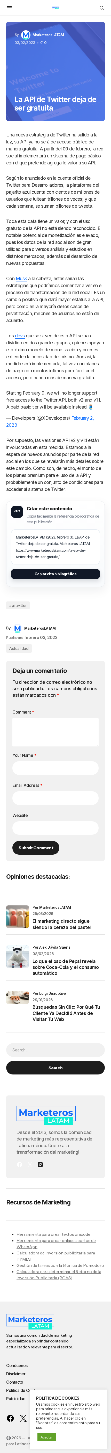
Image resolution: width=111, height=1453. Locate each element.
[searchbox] (55, 1050)
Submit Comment (36, 847)
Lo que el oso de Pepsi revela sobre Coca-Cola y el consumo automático (66, 967)
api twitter (18, 605)
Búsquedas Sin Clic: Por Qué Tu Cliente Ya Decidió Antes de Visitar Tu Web (66, 1013)
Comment (23, 712)
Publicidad (15, 1398)
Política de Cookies (24, 1390)
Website (20, 815)
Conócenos (17, 1365)
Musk (21, 278)
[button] (9, 8)
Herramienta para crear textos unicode (53, 1234)
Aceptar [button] (47, 1437)
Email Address (27, 785)
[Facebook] (19, 1164)
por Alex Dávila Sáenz (51, 947)
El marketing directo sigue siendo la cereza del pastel (62, 924)
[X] (30, 1164)
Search (55, 1067)
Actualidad (19, 648)
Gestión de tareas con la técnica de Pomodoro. (61, 1265)
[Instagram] (40, 1164)
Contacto (14, 1382)
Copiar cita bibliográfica (56, 574)
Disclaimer (15, 1373)
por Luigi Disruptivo (49, 993)
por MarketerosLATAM (52, 907)
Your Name (24, 755)
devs (20, 335)
